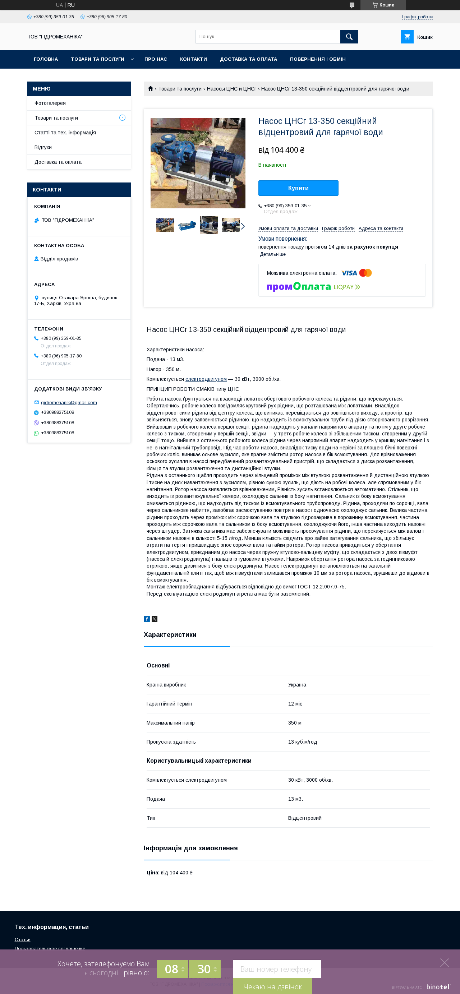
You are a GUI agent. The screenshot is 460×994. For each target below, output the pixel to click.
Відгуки (43, 147)
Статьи (23, 939)
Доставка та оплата (248, 59)
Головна (46, 59)
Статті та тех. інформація (65, 132)
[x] (154, 620)
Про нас (155, 59)
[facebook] (147, 620)
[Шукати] (349, 36)
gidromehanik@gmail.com (69, 402)
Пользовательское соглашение (50, 948)
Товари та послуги (97, 59)
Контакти (193, 59)
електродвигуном (206, 379)
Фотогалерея (50, 103)
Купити (298, 188)
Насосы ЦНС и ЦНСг (231, 89)
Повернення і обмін (318, 59)
